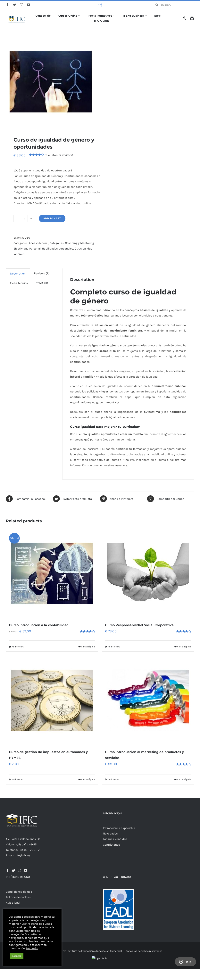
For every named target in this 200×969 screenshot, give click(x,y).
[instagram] (21, 4)
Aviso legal (13, 902)
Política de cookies (18, 897)
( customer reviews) (59, 155)
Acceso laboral (38, 243)
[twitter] (14, 4)
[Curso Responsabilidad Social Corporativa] (148, 573)
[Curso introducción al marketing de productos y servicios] (148, 700)
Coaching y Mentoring (79, 243)
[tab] (18, 273)
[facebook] (7, 4)
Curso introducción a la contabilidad (39, 625)
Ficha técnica (19, 283)
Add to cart (52, 218)
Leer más (32, 948)
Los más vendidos (115, 839)
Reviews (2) (41, 273)
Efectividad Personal (27, 248)
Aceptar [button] (16, 955)
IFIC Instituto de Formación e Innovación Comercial (92, 950)
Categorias (57, 243)
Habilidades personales (57, 248)
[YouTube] (25, 870)
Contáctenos (111, 844)
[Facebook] (7, 870)
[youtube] (28, 4)
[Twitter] (13, 870)
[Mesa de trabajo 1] (16, 13)
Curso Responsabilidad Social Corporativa (139, 625)
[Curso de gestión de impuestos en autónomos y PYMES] (52, 700)
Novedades (110, 833)
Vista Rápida (88, 646)
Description (18, 273)
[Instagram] (19, 870)
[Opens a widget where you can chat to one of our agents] (185, 962)
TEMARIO (42, 283)
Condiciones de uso (19, 891)
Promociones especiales (119, 828)
